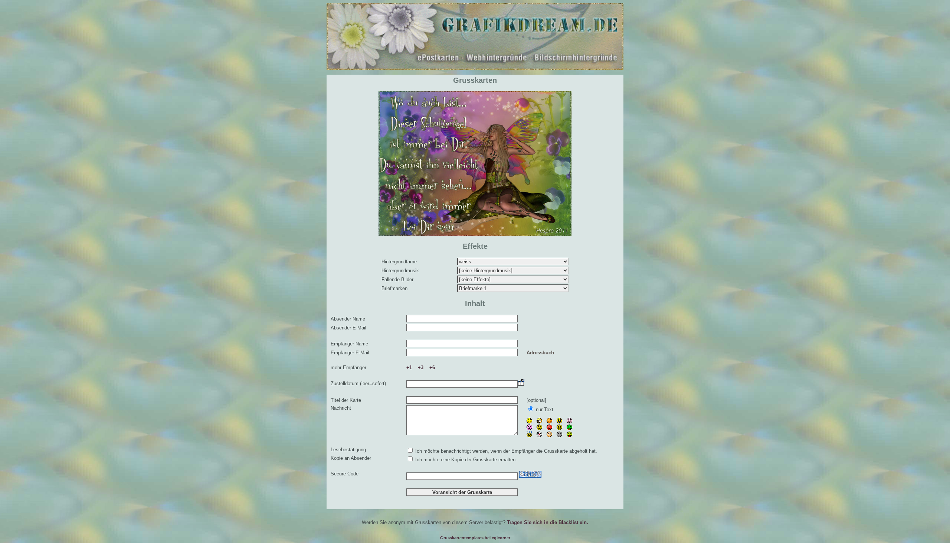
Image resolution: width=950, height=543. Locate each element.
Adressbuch (540, 352)
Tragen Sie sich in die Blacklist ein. (547, 522)
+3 (420, 367)
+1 (409, 367)
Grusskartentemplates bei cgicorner (475, 538)
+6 (432, 367)
